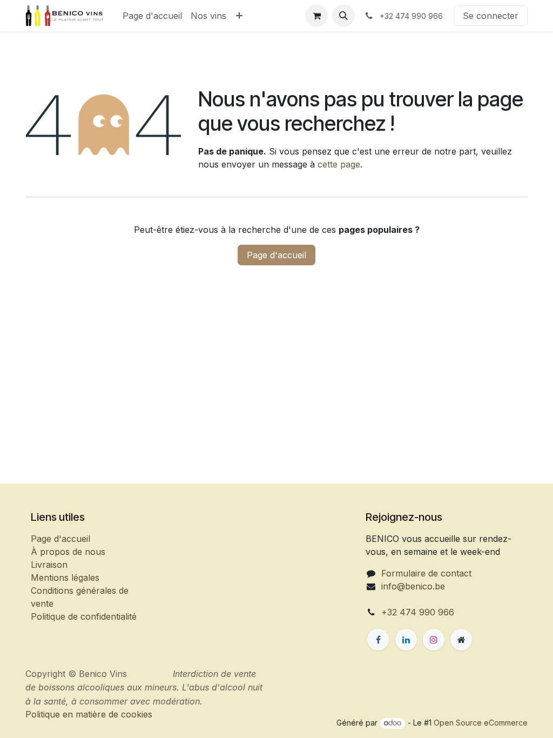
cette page (339, 164)
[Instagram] (433, 639)
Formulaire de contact (426, 573)
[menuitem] (152, 15)
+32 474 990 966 (417, 612)
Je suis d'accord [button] (490, 711)
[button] (343, 15)
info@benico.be (413, 586)
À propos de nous (68, 551)
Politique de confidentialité (84, 616)
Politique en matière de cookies (131, 722)
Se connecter (490, 15)
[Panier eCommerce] (316, 15)
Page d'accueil (276, 255)
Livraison (49, 564)
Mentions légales (65, 577)
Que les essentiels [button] (410, 711)
